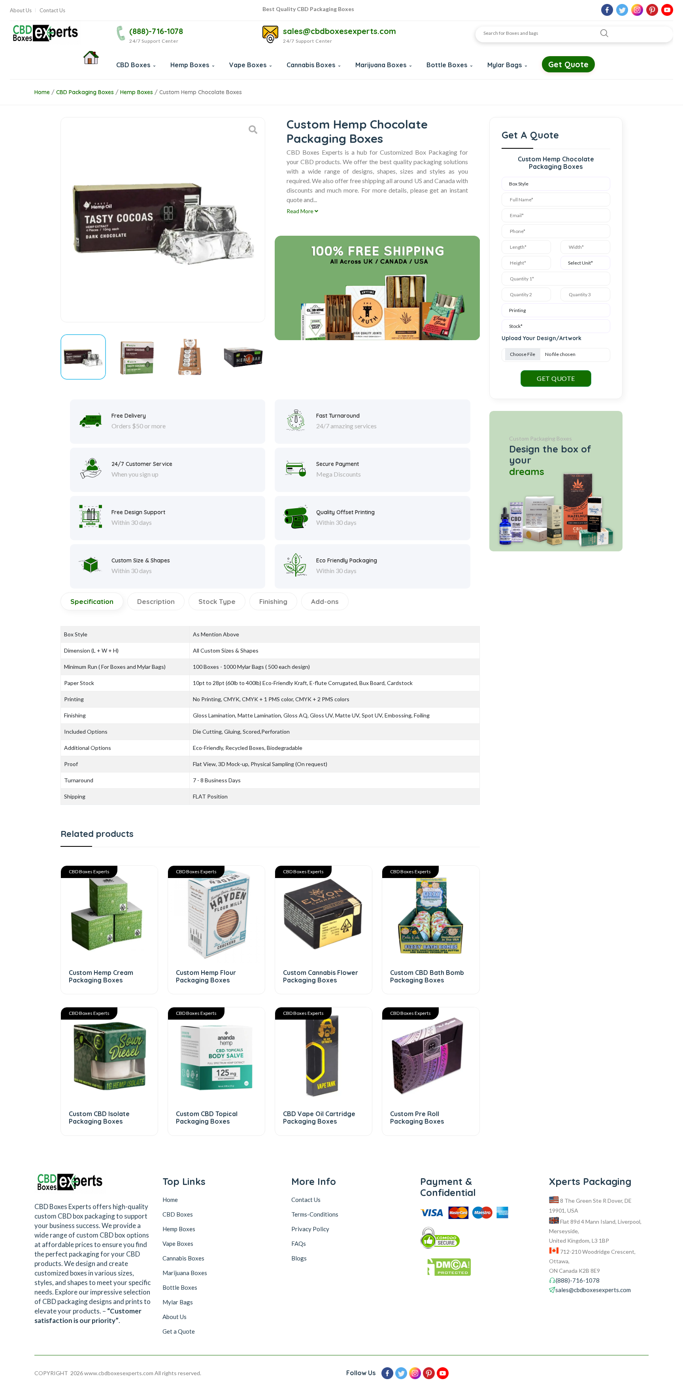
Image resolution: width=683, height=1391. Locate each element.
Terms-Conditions (314, 1214)
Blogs (299, 1258)
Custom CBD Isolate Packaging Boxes (99, 1117)
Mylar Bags (505, 65)
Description (156, 601)
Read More (301, 211)
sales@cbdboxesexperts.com (339, 31)
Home (42, 92)
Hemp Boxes (190, 65)
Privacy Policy (310, 1228)
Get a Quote (178, 1331)
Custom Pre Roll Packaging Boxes (417, 1117)
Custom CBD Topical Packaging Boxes (207, 1117)
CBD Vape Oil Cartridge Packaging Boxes (319, 1117)
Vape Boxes (248, 65)
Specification (91, 601)
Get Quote (568, 64)
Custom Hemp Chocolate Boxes (200, 92)
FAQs (298, 1243)
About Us (21, 10)
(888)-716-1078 (156, 31)
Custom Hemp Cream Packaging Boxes (101, 976)
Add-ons (325, 601)
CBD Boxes (134, 65)
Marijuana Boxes (381, 65)
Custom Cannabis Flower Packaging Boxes (320, 976)
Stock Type (217, 601)
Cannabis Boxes (312, 65)
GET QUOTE (556, 378)
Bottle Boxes (447, 65)
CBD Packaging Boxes (85, 92)
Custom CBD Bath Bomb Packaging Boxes (427, 976)
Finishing (273, 601)
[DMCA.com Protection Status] (470, 1269)
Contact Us (52, 10)
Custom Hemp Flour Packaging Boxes (206, 976)
